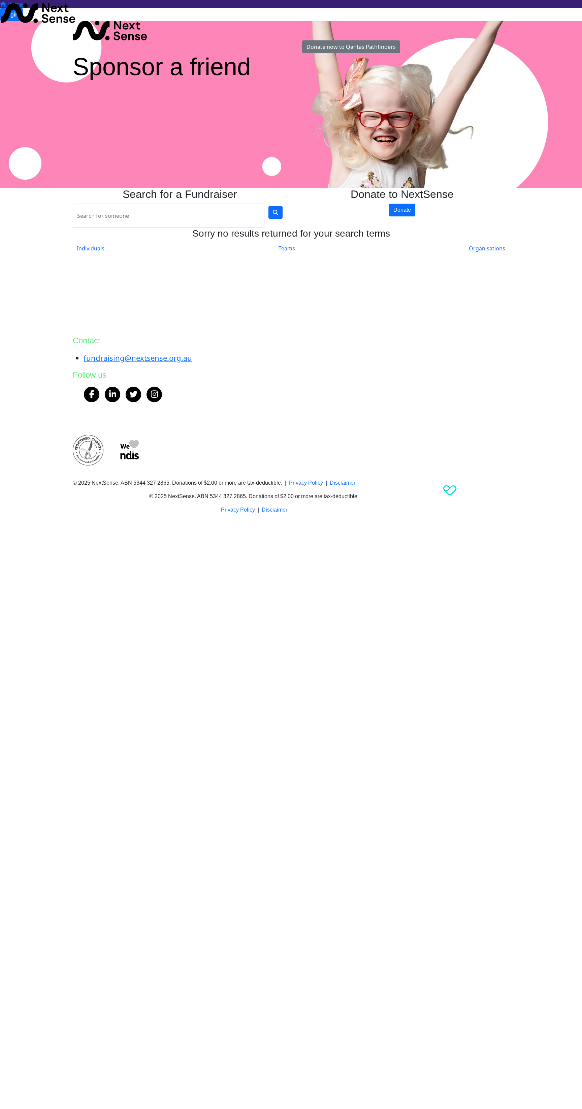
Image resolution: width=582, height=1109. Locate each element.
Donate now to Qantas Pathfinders (351, 46)
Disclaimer (342, 483)
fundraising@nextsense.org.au (138, 358)
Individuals (90, 248)
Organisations (487, 248)
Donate (402, 210)
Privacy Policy (306, 483)
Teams (287, 248)
